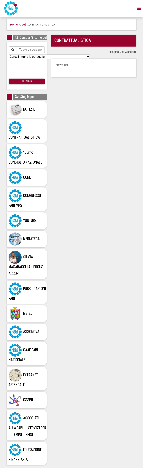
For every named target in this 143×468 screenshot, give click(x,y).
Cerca (29, 81)
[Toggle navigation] (139, 8)
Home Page (17, 24)
